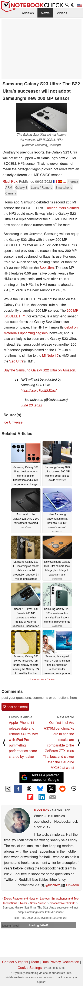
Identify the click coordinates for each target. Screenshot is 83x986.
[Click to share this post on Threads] (29, 789)
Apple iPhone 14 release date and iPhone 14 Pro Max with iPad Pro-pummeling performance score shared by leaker (23, 739)
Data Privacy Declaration (60, 961)
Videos (62, 12)
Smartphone (63, 187)
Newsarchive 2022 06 (62, 903)
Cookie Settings (30, 967)
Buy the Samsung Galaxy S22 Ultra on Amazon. (40, 370)
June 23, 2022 (31, 405)
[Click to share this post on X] (51, 788)
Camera (10, 193)
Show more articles (41, 679)
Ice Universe (13, 422)
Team (35, 961)
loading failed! (10, 925)
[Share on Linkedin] (41, 797)
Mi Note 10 (50, 355)
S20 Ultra (16, 361)
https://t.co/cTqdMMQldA (39, 390)
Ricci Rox (10, 181)
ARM (8, 187)
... (78, 12)
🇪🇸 (60, 181)
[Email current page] (53, 797)
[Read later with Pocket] (74, 788)
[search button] (67, 5)
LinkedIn (72, 884)
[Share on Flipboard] (30, 797)
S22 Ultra (47, 267)
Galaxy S (21, 187)
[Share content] (8, 789)
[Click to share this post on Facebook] (18, 789)
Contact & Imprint (15, 961)
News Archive (38, 903)
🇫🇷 (55, 181)
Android (72, 181)
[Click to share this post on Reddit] (63, 788)
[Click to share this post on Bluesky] (40, 789)
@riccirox (52, 884)
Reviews (27, 12)
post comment (17, 706)
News (45, 12)
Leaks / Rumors (41, 187)
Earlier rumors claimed (62, 207)
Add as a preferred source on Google (46, 777)
